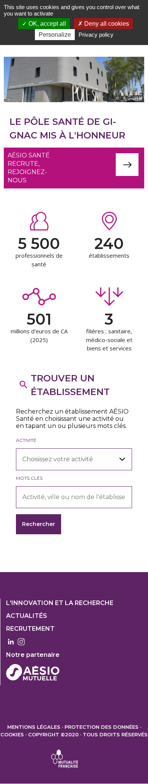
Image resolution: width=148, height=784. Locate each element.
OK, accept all (46, 23)
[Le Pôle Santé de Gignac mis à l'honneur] (74, 79)
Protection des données (102, 727)
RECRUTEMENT (30, 628)
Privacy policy (96, 34)
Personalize (55, 34)
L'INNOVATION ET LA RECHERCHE (59, 603)
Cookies (12, 734)
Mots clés (29, 478)
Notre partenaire (33, 654)
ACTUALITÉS (26, 615)
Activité (26, 440)
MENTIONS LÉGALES (33, 727)
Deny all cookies (106, 23)
